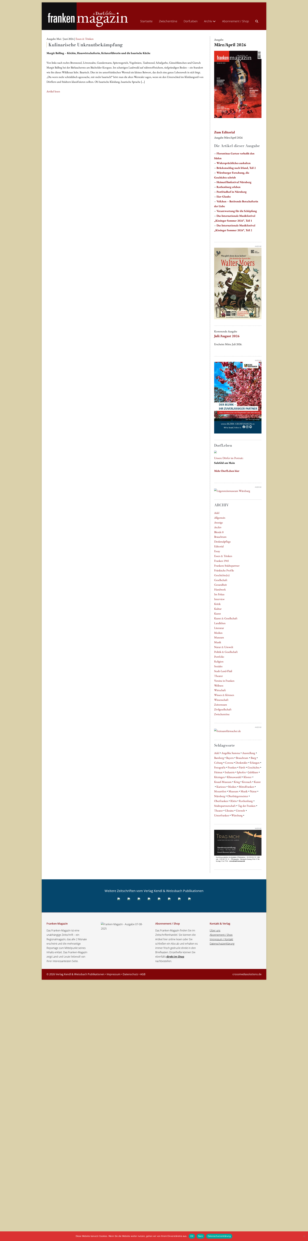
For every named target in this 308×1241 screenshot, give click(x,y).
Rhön (233, 801)
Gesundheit (220, 584)
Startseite (146, 21)
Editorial (219, 546)
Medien (218, 633)
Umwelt (240, 810)
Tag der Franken (247, 806)
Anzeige (218, 522)
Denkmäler (241, 762)
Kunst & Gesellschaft (225, 618)
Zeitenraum (220, 704)
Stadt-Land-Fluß (223, 671)
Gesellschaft (220, 580)
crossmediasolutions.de (246, 974)
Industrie (230, 772)
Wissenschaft (221, 700)
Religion (218, 661)
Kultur (218, 608)
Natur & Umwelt (223, 647)
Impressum (113, 974)
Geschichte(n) (222, 575)
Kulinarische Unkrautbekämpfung (85, 44)
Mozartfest (220, 791)
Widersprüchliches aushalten (234, 163)
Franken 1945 (221, 561)
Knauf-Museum (223, 782)
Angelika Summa (231, 753)
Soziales (218, 666)
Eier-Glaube (224, 196)
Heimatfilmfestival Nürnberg (234, 182)
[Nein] (304, 1236)
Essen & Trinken (223, 556)
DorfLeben (191, 21)
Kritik (217, 604)
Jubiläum (253, 772)
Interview (219, 599)
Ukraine (229, 810)
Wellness (218, 685)
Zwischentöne (168, 21)
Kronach (247, 782)
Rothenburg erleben (228, 187)
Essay (217, 551)
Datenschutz (130, 974)
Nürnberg (219, 796)
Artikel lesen (53, 91)
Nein (200, 1236)
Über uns (215, 930)
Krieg (237, 782)
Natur (253, 791)
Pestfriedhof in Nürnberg (232, 192)
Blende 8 (218, 532)
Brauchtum (220, 536)
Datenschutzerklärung (222, 943)
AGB (142, 974)
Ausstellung (248, 753)
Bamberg (219, 758)
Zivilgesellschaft (222, 709)
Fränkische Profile (224, 570)
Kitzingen (219, 777)
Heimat (218, 772)
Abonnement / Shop (235, 21)
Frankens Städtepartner (227, 565)
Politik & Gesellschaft (226, 652)
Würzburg (237, 815)
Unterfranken (221, 815)
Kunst (217, 613)
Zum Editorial (224, 132)
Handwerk (220, 589)
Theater (218, 676)
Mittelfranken (246, 786)
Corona (229, 762)
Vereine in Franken (224, 680)
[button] (256, 20)
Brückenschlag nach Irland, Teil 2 (236, 168)
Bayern (230, 758)
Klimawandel (234, 777)
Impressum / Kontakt (221, 939)
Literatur (219, 628)
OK (191, 1236)
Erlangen (255, 762)
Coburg (218, 762)
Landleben (220, 623)
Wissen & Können (224, 695)
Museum (219, 637)
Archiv (208, 21)
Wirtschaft (220, 690)
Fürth (242, 767)
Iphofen (241, 772)
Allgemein (219, 517)
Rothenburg (246, 801)
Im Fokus (219, 594)
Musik (217, 642)
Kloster (248, 777)
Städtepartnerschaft (225, 806)
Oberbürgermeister (237, 796)
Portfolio (219, 656)
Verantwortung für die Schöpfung (237, 211)
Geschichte (254, 767)
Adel (216, 513)
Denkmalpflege (222, 541)
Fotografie (220, 767)
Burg (253, 758)
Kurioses (221, 786)
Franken (232, 767)
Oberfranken (221, 801)
